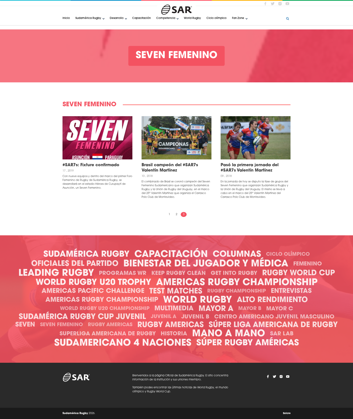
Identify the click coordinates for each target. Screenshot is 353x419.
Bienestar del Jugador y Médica (205, 264)
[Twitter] (273, 3)
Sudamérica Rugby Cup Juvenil (82, 317)
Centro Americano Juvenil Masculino (274, 317)
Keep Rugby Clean (178, 273)
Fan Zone (238, 18)
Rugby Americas (110, 324)
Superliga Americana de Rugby (108, 334)
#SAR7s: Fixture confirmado (91, 165)
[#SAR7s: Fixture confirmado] (97, 138)
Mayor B (249, 308)
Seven (25, 325)
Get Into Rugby (234, 273)
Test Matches (175, 291)
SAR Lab (281, 334)
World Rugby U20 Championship (104, 308)
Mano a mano (228, 334)
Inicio (66, 18)
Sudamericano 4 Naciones (122, 343)
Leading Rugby (56, 273)
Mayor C (279, 309)
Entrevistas (291, 291)
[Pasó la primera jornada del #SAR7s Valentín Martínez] (255, 138)
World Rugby (192, 18)
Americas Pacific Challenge (93, 291)
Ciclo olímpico (216, 18)
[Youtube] (287, 3)
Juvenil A (163, 316)
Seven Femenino (61, 324)
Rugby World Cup (298, 273)
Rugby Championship (236, 291)
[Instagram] (280, 3)
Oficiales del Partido (74, 264)
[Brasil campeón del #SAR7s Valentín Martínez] (176, 138)
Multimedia (174, 309)
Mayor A (216, 309)
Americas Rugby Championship (237, 283)
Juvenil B (195, 317)
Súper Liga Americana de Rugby (273, 325)
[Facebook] (265, 3)
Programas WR (122, 273)
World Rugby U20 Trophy (93, 283)
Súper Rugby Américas (247, 343)
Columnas (237, 254)
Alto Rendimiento (272, 300)
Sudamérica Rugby (88, 18)
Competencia (165, 18)
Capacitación (141, 18)
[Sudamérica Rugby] (176, 10)
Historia (174, 334)
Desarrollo (117, 18)
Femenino (307, 264)
